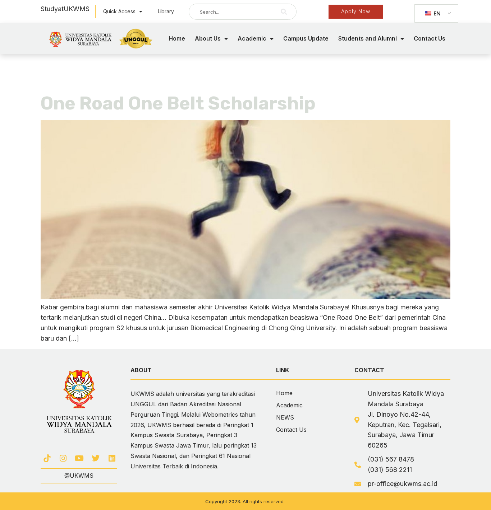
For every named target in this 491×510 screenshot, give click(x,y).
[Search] (284, 12)
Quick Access (119, 11)
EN (436, 13)
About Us (208, 38)
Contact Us (429, 38)
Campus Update (306, 38)
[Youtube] (79, 458)
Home (177, 38)
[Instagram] (63, 458)
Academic (252, 38)
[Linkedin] (112, 458)
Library (166, 11)
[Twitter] (96, 458)
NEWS (285, 417)
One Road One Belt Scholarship (178, 103)
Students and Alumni (367, 38)
